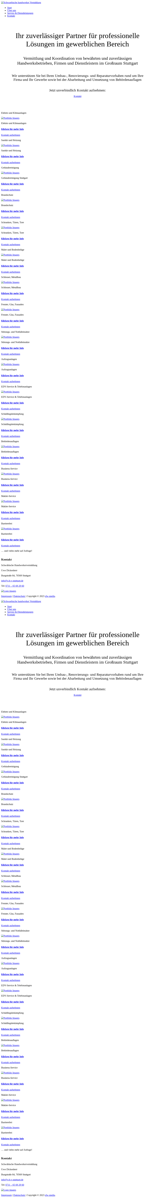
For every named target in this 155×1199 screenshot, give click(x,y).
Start (9, 7)
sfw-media (50, 596)
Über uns (11, 10)
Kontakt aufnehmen (10, 135)
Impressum (6, 596)
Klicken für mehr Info (12, 129)
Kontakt (11, 16)
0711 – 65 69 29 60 (14, 586)
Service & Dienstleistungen (20, 13)
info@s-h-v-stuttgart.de (12, 580)
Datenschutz (19, 596)
